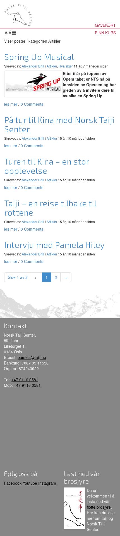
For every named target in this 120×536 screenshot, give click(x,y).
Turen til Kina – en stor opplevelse (46, 165)
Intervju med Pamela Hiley (54, 245)
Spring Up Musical (39, 57)
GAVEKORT (105, 25)
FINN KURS (105, 32)
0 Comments (32, 104)
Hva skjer (66, 66)
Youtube (30, 483)
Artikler (52, 66)
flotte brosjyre (99, 507)
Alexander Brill (33, 66)
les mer (10, 104)
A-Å (8, 32)
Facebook (12, 483)
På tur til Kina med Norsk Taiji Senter (59, 124)
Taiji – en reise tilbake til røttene (50, 207)
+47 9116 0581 (24, 379)
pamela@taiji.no (32, 357)
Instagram (47, 483)
